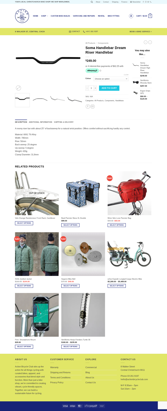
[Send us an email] (148, 2)
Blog (87, 372)
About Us (89, 377)
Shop (43, 16)
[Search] (92, 2)
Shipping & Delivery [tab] (64, 122)
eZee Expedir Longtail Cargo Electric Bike (125, 279)
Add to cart (109, 88)
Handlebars (119, 101)
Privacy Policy (56, 382)
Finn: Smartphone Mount (25, 340)
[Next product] (145, 42)
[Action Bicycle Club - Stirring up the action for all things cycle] (22, 16)
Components (103, 43)
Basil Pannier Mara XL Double (73, 218)
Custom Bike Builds (60, 16)
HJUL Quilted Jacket (23, 279)
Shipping (115, 2)
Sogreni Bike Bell (68, 279)
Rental (101, 16)
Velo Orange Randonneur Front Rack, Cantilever (35, 218)
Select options (24, 223)
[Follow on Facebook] (143, 2)
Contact (106, 2)
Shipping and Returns (60, 372)
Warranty (54, 367)
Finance (124, 2)
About (98, 2)
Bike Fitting (113, 16)
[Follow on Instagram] (146, 2)
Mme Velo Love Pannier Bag (119, 218)
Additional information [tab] (40, 122)
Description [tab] (21, 122)
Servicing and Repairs (84, 16)
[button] (135, 2)
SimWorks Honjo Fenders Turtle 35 (75, 340)
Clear (126, 74)
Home (35, 16)
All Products (90, 43)
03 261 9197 (133, 376)
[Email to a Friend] (92, 106)
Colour (88, 78)
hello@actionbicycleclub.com (134, 379)
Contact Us (90, 382)
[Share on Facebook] (88, 106)
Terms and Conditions (60, 377)
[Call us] (150, 2)
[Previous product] (150, 42)
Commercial (91, 367)
